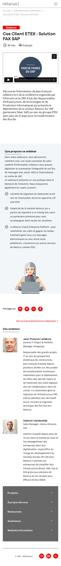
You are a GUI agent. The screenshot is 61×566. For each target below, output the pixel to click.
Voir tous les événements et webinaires (36, 321)
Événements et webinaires (27, 11)
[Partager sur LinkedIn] (20, 309)
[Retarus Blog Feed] (55, 556)
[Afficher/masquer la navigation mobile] (55, 4)
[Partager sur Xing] (27, 309)
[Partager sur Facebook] (40, 309)
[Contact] (41, 556)
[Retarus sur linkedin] (48, 556)
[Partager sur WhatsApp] (33, 309)
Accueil (6, 11)
